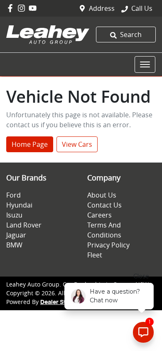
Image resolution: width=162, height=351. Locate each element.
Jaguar (16, 235)
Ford (13, 195)
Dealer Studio (59, 302)
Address (102, 8)
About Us (101, 195)
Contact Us (104, 205)
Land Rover (24, 225)
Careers (99, 215)
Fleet (94, 255)
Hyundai (19, 205)
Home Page (30, 144)
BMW (14, 245)
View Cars (77, 144)
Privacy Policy (108, 245)
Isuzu (14, 215)
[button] (145, 64)
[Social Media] (11, 8)
